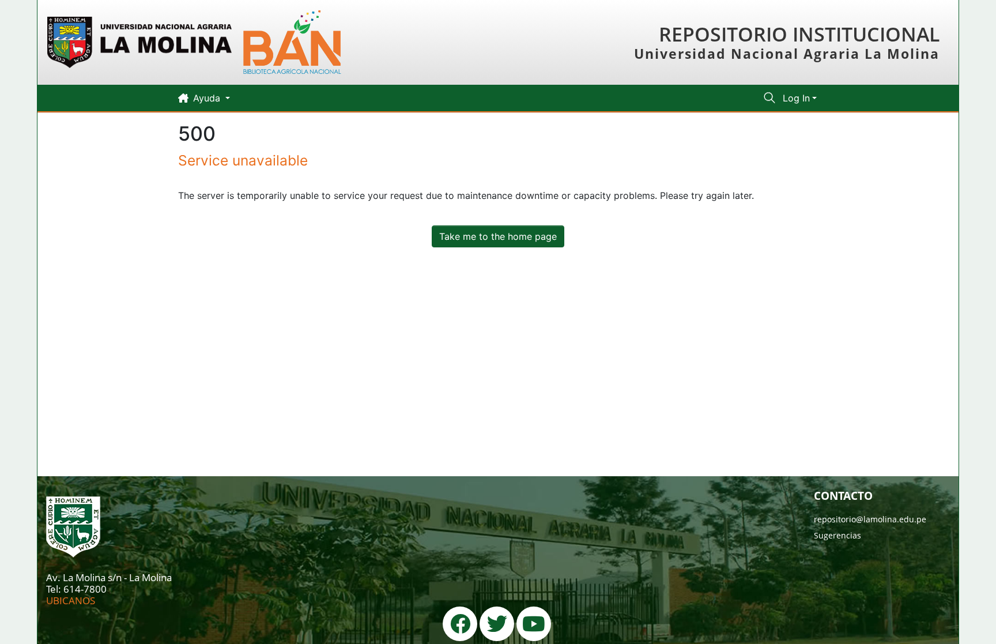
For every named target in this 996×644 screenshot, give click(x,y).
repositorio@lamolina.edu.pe (870, 519)
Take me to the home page (498, 236)
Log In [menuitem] (796, 98)
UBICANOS (70, 600)
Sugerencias (837, 535)
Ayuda (208, 98)
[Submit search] (770, 98)
